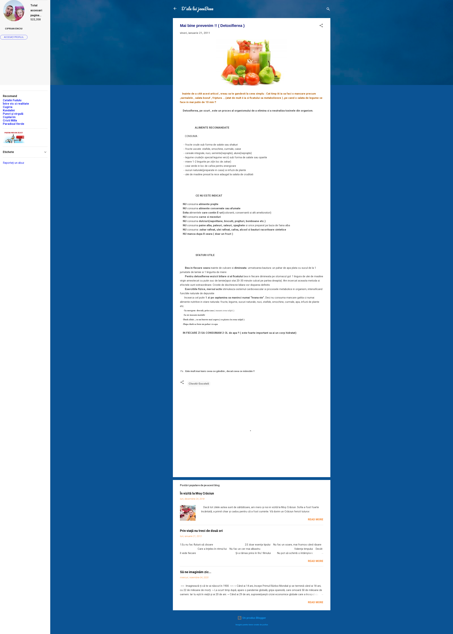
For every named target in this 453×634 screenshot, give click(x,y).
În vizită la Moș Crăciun (197, 493)
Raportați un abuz (13, 162)
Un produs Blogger (254, 617)
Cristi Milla (10, 120)
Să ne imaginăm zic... (195, 572)
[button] (321, 26)
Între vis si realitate (16, 103)
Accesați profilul (14, 37)
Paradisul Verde (13, 124)
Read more (315, 519)
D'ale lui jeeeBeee (197, 8)
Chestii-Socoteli (199, 383)
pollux (265, 625)
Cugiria (7, 107)
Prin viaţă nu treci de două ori (201, 531)
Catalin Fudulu (12, 100)
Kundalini (9, 110)
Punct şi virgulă (13, 113)
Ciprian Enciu (13, 28)
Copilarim (9, 117)
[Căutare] (328, 9)
